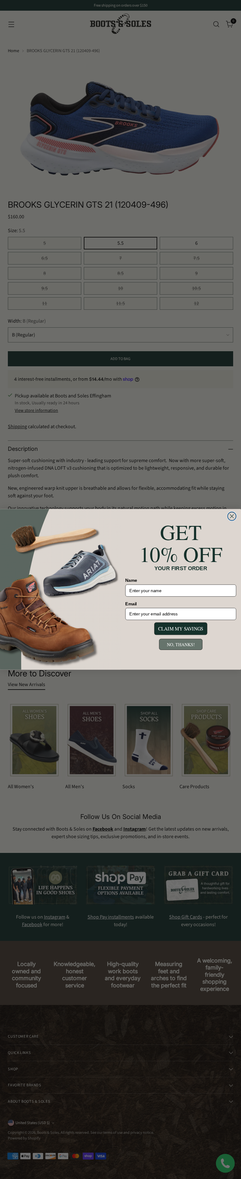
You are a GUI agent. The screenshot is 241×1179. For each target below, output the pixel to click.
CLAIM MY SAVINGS (180, 628)
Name (131, 580)
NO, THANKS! (181, 644)
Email (131, 604)
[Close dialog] (232, 516)
